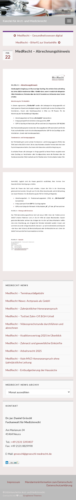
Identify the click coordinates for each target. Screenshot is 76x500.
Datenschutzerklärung (59, 485)
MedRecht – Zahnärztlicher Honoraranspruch (32, 308)
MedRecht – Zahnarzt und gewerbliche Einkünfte (34, 343)
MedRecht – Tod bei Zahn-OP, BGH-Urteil (30, 316)
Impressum (13, 482)
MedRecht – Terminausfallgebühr (25, 293)
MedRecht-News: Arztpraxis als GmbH (28, 300)
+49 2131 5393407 (22, 441)
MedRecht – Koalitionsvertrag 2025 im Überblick (33, 335)
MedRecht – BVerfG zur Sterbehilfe (36, 42)
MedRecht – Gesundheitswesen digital (40, 35)
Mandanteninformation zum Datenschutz (48, 482)
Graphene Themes (32, 495)
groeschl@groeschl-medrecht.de (33, 453)
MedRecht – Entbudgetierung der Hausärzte (31, 370)
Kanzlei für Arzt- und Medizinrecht (25, 21)
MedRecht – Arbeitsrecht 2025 (24, 350)
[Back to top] (67, 491)
